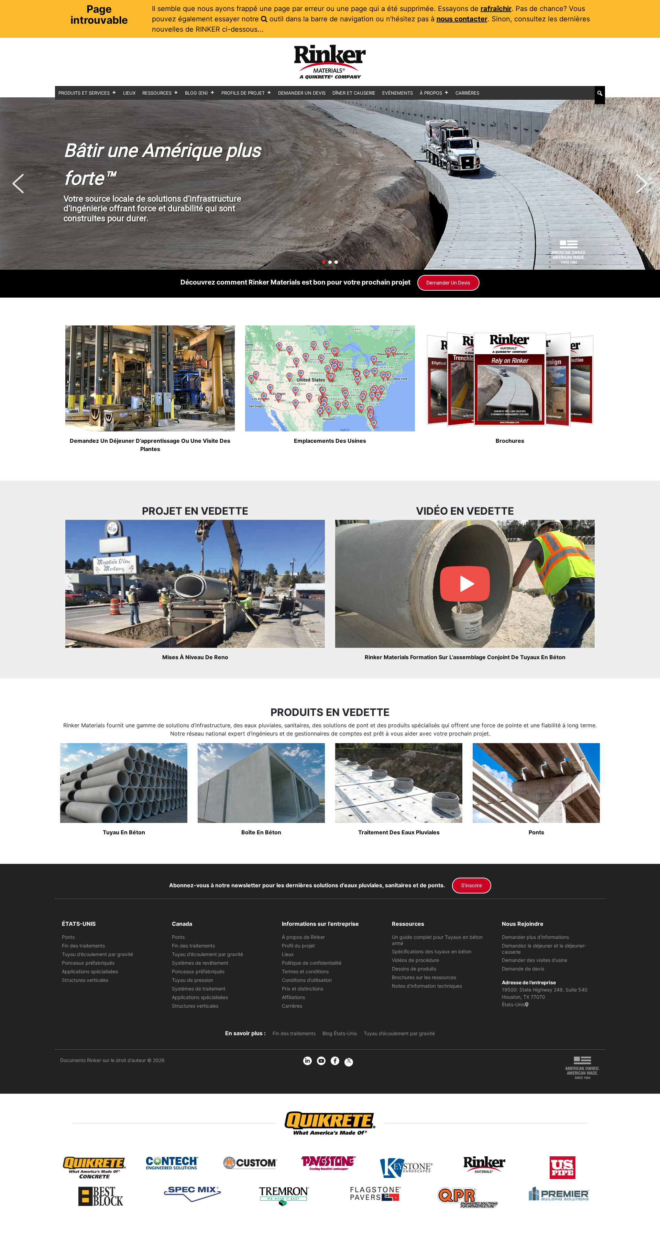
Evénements (397, 93)
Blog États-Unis (339, 1033)
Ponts (68, 937)
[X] (348, 1062)
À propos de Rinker (303, 937)
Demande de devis (523, 969)
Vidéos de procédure (415, 960)
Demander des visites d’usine (534, 960)
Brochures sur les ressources (424, 977)
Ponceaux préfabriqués (88, 963)
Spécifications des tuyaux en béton (431, 951)
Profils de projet (243, 93)
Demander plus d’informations (535, 937)
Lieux (129, 93)
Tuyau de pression (192, 980)
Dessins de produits (414, 969)
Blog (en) (196, 93)
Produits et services (84, 93)
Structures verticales (85, 980)
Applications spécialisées (90, 971)
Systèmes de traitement (199, 989)
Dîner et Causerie (353, 93)
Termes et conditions (305, 971)
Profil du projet (298, 946)
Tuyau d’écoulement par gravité (97, 954)
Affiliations (293, 997)
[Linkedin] (307, 1061)
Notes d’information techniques (427, 986)
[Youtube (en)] (321, 1061)
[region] (330, 183)
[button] (600, 93)
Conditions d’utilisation (307, 980)
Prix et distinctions (302, 989)
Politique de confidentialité (311, 963)
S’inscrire (471, 885)
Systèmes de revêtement (200, 963)
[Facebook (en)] (335, 1061)
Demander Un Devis (302, 93)
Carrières (467, 93)
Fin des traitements (83, 946)
